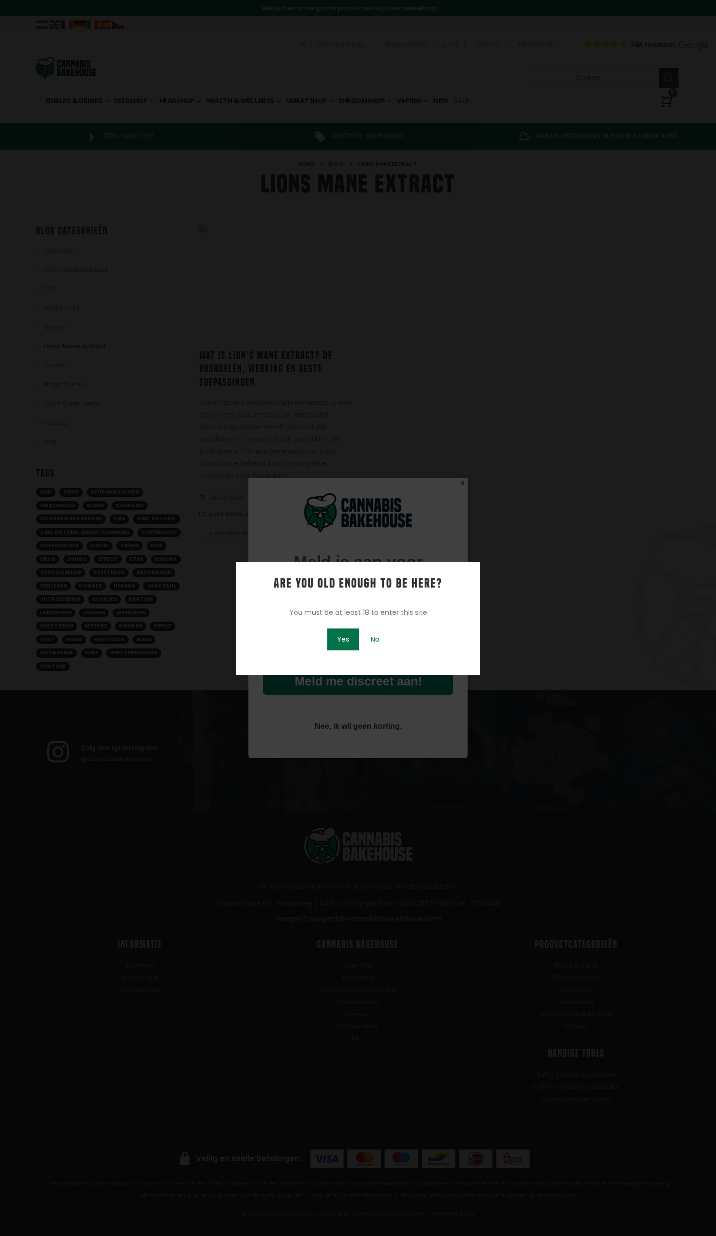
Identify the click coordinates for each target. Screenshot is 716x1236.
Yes (343, 639)
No (375, 639)
